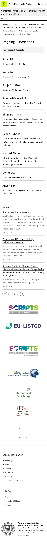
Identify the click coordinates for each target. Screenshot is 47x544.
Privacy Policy (10, 477)
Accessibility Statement (14, 481)
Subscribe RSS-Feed (12, 501)
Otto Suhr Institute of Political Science (29, 24)
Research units (11, 27)
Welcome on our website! (28, 31)
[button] (5, 293)
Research (6, 34)
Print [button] (6, 497)
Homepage (7, 24)
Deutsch (8, 505)
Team (7, 464)
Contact (8, 468)
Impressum (9, 472)
